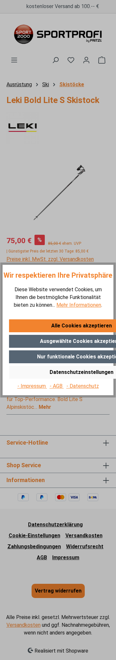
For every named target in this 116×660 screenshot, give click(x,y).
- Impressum (32, 386)
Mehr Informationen (78, 305)
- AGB (57, 386)
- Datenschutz (82, 386)
